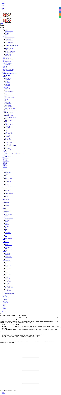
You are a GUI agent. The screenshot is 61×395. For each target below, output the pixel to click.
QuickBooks (6, 272)
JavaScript (6, 248)
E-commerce (4, 251)
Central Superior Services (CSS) (8, 233)
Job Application (5, 163)
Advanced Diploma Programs (9, 65)
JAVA (6, 94)
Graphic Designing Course (8, 106)
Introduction (5, 29)
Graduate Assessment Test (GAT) (9, 91)
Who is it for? (5, 66)
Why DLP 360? (5, 57)
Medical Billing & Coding (8, 138)
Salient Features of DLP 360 (7, 58)
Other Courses (4, 275)
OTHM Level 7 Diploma (8, 156)
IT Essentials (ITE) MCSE (7, 254)
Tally (5, 129)
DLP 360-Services (5, 47)
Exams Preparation (5, 87)
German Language (7, 79)
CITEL (6, 118)
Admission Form (5, 159)
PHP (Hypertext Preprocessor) (9, 95)
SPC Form (4, 164)
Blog (2, 391)
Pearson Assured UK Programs (7, 63)
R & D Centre (5, 60)
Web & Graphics (7, 101)
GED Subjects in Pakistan (8, 142)
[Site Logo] (5, 17)
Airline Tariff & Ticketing (8, 135)
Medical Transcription (8, 139)
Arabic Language (7, 82)
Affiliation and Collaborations (9, 42)
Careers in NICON (7, 43)
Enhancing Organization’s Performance (10, 52)
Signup (3, 5)
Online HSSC (5, 154)
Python (6, 96)
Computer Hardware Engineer (9, 115)
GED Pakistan (5, 141)
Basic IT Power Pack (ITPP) (8, 112)
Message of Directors (8, 32)
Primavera (6, 109)
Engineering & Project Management (8, 126)
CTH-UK (4, 150)
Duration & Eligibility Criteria (9, 38)
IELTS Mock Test (7, 88)
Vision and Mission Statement (9, 31)
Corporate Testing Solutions (7, 53)
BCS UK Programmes (6, 151)
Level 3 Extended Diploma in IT (9, 149)
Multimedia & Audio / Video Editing (10, 108)
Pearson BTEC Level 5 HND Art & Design (10, 146)
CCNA (6, 121)
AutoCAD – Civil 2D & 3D (8, 127)
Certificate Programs (7, 64)
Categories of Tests (7, 49)
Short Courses (3, 72)
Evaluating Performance (8, 50)
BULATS (6, 86)
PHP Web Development (8, 102)
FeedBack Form (5, 162)
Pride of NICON (7, 33)
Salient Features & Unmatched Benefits (8, 69)
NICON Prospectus (5, 158)
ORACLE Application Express (9, 124)
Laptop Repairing (7, 136)
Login (2, 6)
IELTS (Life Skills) (7, 75)
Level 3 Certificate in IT (8, 148)
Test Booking (3, 71)
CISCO (6, 123)
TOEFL (6, 80)
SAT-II (6, 89)
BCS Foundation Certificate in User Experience (11, 152)
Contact (3, 168)
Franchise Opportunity (8, 39)
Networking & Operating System (6, 260)
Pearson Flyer (5, 67)
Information (4, 41)
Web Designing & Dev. (8, 103)
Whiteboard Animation (8, 105)
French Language (7, 83)
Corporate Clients (7, 44)
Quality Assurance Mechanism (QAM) (8, 59)
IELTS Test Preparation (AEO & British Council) (9, 73)
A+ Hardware (7, 114)
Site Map (3, 392)
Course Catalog (5, 167)
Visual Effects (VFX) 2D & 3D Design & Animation (12, 107)
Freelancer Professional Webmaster (8, 245)
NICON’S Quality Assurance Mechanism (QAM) (11, 45)
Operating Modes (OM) (8, 54)
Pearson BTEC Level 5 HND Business (10, 144)
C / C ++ (6, 93)
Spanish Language (7, 85)
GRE (5, 90)
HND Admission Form (6, 161)
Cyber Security (6, 266)
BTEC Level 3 (5, 147)
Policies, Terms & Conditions (9, 40)
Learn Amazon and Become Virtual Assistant (11, 110)
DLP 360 (3, 46)
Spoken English (7, 77)
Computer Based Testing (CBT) (9, 48)
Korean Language (7, 84)
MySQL (6, 100)
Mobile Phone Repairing (7, 278)
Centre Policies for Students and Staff (8, 70)
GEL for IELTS (7, 74)
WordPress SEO (7, 104)
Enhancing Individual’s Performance (10, 51)
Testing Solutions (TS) (8, 55)
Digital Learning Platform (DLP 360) (10, 37)
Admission (3, 3)
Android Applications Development (9, 97)
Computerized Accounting (5, 269)
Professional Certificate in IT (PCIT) (8, 257)
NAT (5, 230)
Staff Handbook (5, 68)
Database (4, 239)
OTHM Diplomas (5, 155)
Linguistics (4, 76)
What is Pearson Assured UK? (7, 62)
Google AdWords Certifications (9, 133)
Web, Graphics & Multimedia (6, 242)
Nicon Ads (4, 166)
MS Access (6, 99)
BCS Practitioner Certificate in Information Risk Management (13, 153)
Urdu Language (7, 81)
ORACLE (6, 98)
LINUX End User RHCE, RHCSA (9, 120)
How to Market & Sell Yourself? (8, 281)
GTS (5, 56)
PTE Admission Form (6, 160)
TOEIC (5, 227)
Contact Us (3, 1)
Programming (5, 92)
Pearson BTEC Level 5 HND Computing (10, 145)
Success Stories (7, 143)
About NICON (5, 36)
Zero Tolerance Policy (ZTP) (7, 61)
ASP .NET (6, 236)
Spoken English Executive (8, 78)
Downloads (3, 157)
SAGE (6, 130)
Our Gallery (6, 34)
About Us (6, 30)
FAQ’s (6, 35)
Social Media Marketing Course (9, 132)
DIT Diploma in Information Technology (10, 117)
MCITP (5, 263)
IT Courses (4, 111)
